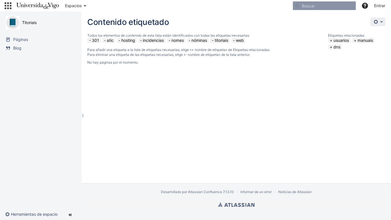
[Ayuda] (365, 5)
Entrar (379, 5)
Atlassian (236, 204)
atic (110, 40)
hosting (128, 40)
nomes (177, 40)
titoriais (221, 40)
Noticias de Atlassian (295, 192)
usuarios (341, 40)
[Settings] (377, 21)
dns (336, 46)
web (240, 40)
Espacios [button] (73, 5)
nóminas (199, 40)
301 (95, 40)
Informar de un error (256, 192)
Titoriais (29, 22)
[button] (8, 5)
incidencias (153, 40)
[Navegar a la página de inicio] (37, 5)
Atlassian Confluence (205, 192)
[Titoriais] (12, 23)
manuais (365, 40)
